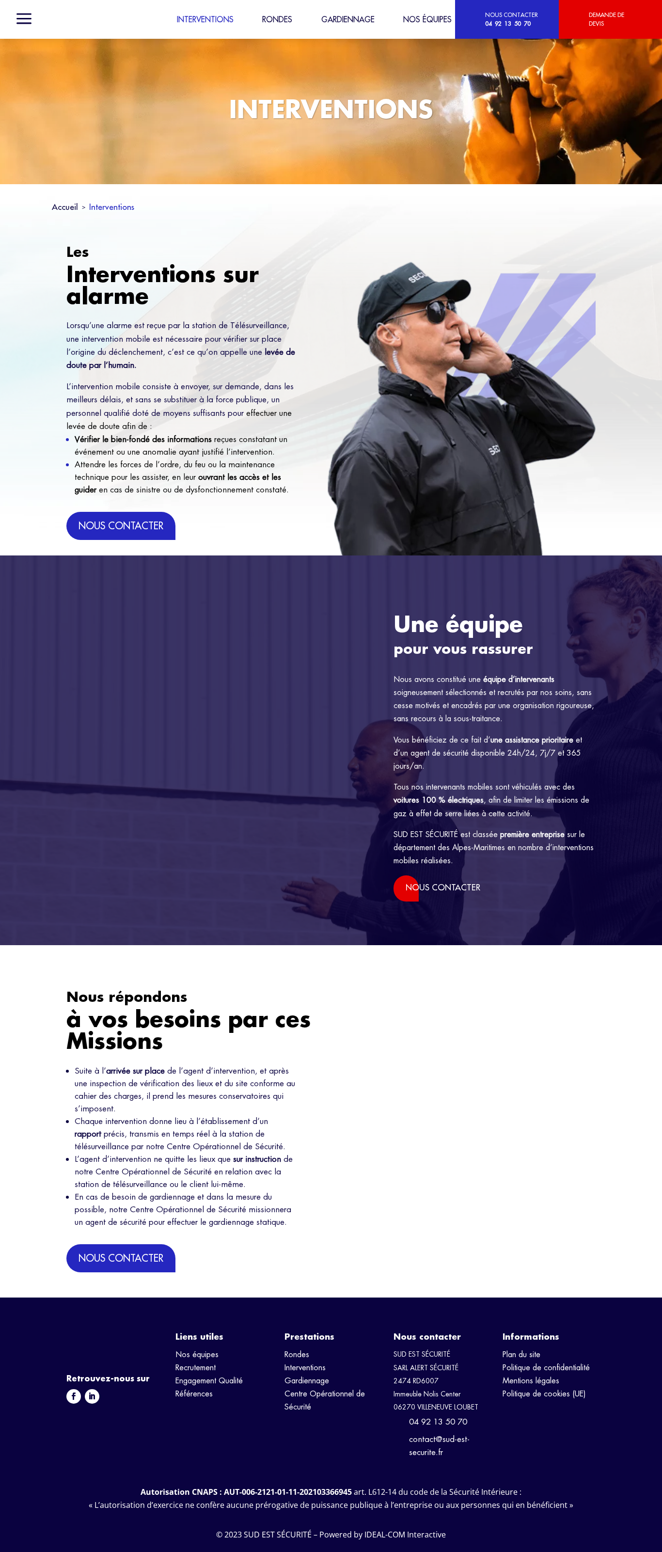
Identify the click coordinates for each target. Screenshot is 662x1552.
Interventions (205, 19)
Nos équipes (427, 19)
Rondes (277, 19)
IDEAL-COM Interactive (405, 1534)
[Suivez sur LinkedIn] (92, 1396)
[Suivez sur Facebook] (73, 1396)
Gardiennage (348, 19)
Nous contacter (121, 526)
